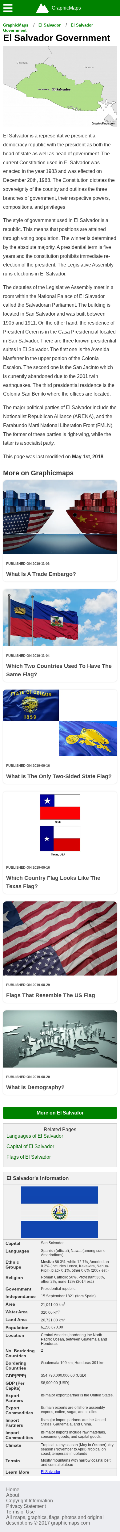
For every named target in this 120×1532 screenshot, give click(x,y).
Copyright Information (29, 1500)
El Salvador (49, 25)
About (12, 1495)
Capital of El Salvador (30, 1146)
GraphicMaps (15, 25)
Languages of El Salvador (34, 1136)
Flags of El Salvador (28, 1157)
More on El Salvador (60, 1112)
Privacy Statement (26, 1506)
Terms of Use (20, 1511)
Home (12, 1489)
